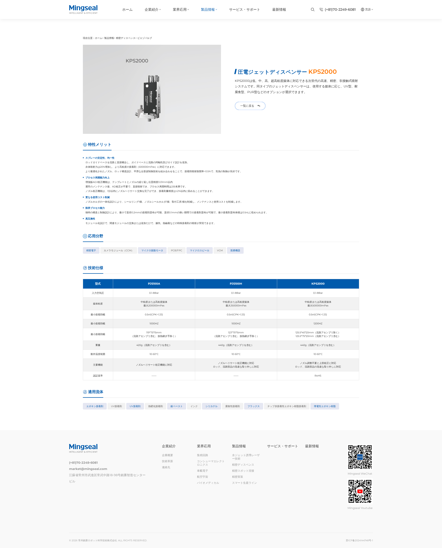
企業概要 (167, 455)
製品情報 (109, 38)
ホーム (98, 38)
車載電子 (202, 470)
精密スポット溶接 (243, 470)
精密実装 (237, 476)
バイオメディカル (208, 482)
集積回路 (202, 455)
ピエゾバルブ (144, 38)
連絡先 (166, 467)
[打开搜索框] (312, 9)
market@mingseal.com (88, 469)
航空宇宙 (202, 476)
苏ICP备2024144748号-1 (359, 540)
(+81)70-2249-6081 (83, 463)
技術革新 (167, 461)
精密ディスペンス (125, 38)
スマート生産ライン (244, 482)
